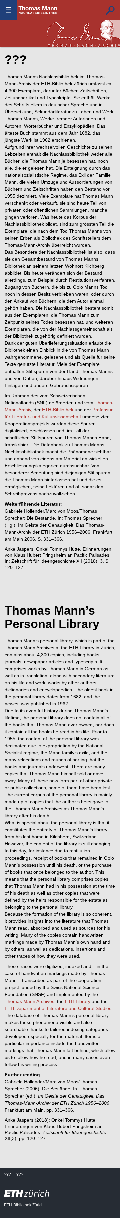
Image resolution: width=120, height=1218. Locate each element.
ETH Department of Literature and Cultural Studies (58, 1008)
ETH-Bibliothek (57, 409)
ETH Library (77, 1001)
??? (38, 10)
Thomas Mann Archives (29, 1001)
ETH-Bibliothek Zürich (24, 1205)
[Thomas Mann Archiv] (83, 33)
